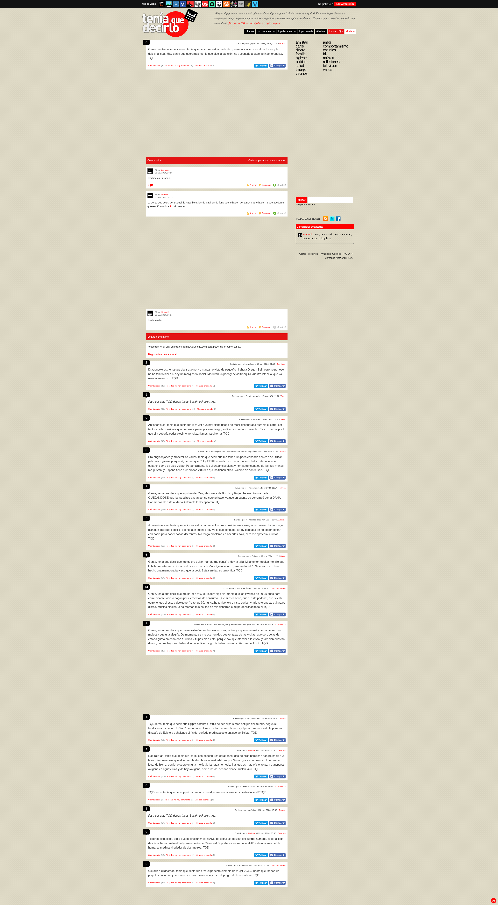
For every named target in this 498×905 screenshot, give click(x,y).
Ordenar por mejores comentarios (267, 160)
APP (350, 254)
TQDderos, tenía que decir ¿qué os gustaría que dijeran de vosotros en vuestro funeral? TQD (207, 792)
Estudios (282, 750)
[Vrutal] (205, 4)
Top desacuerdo (286, 31)
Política (282, 488)
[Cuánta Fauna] (226, 4)
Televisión (281, 364)
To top (493, 901)
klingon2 (165, 312)
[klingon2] (150, 313)
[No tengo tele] (234, 4)
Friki (325, 54)
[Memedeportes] (176, 4)
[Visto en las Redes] (183, 4)
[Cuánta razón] (169, 4)
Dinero (300, 50)
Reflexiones (280, 625)
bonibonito (166, 170)
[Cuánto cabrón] (198, 4)
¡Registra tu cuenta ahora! (162, 354)
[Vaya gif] (241, 4)
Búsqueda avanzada (305, 204)
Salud (283, 419)
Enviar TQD (336, 31)
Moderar (350, 31)
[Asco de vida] (162, 4)
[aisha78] (150, 195)
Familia (300, 54)
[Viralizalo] (255, 4)
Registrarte (208, 401)
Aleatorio (321, 31)
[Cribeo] (212, 4)
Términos (313, 254)
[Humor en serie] (219, 4)
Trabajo (282, 810)
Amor (283, 396)
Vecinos (301, 73)
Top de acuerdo (265, 31)
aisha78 (164, 194)
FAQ (345, 254)
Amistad (282, 520)
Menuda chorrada (203, 65)
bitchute (251, 750)
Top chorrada (306, 31)
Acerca (302, 254)
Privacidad (325, 254)
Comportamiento (278, 588)
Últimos (249, 31)
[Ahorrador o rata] (248, 4)
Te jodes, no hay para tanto (177, 65)
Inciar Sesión (190, 401)
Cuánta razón (154, 65)
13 (146, 587)
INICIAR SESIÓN (345, 4)
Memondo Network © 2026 (339, 258)
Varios (283, 451)
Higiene (301, 58)
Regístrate (324, 3)
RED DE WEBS (149, 4)
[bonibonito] (150, 171)
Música (282, 44)
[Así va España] (190, 4)
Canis (300, 46)
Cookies (336, 254)
